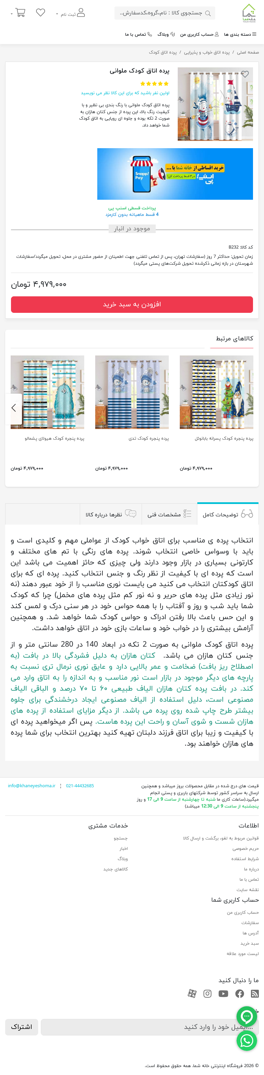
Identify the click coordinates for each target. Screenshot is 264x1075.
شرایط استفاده (245, 859)
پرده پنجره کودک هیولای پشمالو (54, 439)
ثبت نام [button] (68, 15)
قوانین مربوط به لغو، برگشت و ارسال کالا (221, 838)
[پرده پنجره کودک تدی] (132, 392)
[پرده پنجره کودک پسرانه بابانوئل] (216, 392)
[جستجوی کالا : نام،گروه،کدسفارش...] (208, 13)
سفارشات (250, 923)
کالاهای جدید (115, 869)
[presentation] (250, 409)
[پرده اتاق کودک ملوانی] (215, 105)
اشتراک (21, 1027)
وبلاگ (163, 35)
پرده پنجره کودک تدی (149, 439)
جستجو (121, 838)
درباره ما (251, 869)
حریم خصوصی (245, 849)
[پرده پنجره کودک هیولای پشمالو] (47, 392)
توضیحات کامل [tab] (220, 515)
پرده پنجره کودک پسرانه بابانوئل (224, 439)
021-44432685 (80, 786)
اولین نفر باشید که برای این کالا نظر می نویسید (125, 93)
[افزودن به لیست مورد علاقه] (245, 75)
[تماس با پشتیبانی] (246, 1040)
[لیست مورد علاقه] (41, 13)
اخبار (124, 849)
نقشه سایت (247, 890)
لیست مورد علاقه (243, 954)
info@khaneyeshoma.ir (31, 786)
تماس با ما (135, 35)
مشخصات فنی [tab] (164, 515)
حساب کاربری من (196, 35)
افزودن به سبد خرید (132, 304)
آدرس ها (251, 933)
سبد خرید (250, 944)
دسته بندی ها (237, 35)
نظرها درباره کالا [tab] (104, 515)
